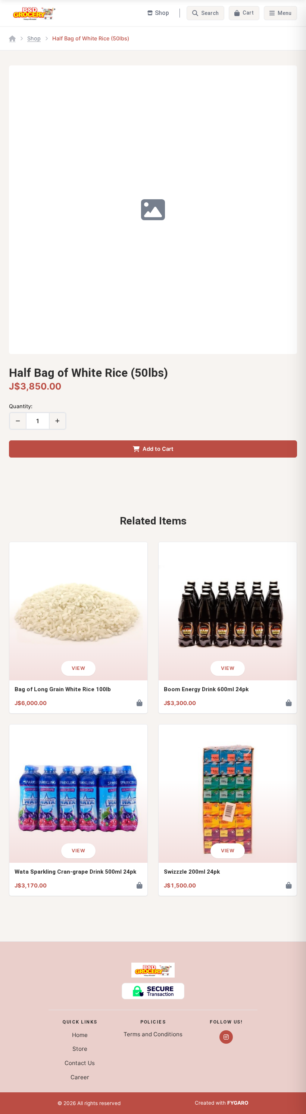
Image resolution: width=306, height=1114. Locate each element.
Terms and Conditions (153, 1034)
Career (80, 1077)
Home (80, 1034)
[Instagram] (226, 1037)
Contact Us (80, 1063)
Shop (34, 38)
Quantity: (20, 406)
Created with (222, 1103)
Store (79, 1048)
